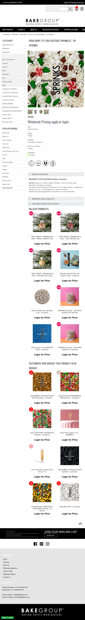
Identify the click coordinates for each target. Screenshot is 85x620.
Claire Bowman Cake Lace (10, 151)
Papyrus (4, 166)
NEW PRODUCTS (7, 45)
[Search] (70, 9)
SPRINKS (5, 177)
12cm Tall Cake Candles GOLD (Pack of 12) (42, 471)
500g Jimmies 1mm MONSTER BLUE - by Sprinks (42, 348)
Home (5, 559)
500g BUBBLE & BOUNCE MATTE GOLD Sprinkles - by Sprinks (42, 397)
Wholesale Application (10, 568)
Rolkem (4, 169)
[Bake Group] (42, 26)
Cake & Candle (7, 140)
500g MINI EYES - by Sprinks (70, 507)
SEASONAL (6, 48)
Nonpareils (5, 74)
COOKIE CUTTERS (8, 100)
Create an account (77, 2)
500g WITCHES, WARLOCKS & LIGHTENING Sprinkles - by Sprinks (42, 509)
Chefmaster (5, 147)
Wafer (4, 85)
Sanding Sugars (7, 81)
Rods (4, 78)
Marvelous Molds (7, 162)
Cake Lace (5, 144)
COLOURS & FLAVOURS (10, 92)
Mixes (4, 70)
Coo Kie (4, 155)
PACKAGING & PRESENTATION (12, 111)
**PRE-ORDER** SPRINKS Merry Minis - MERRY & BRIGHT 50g (42, 238)
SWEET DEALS (7, 118)
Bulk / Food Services (8, 59)
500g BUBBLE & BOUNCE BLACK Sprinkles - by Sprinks (70, 471)
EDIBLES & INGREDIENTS (10, 107)
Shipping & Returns (9, 574)
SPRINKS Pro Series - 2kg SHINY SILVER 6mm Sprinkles (69, 311)
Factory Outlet (7, 571)
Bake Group (6, 133)
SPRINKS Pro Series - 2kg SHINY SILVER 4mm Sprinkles (69, 348)
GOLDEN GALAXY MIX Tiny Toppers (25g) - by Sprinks (70, 275)
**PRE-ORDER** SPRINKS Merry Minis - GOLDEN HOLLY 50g (42, 275)
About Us (6, 565)
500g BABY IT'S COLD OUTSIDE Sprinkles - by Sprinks (36, 34)
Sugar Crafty (6, 184)
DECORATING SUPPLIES (10, 96)
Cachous (5, 63)
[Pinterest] (42, 544)
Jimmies (4, 67)
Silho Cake (5, 173)
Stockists (6, 562)
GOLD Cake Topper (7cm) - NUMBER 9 (69, 434)
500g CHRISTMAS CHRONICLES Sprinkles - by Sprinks (42, 434)
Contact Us (6, 577)
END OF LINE (6, 115)
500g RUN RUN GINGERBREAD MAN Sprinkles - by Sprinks (69, 397)
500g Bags (15, 34)
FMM (3, 158)
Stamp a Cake (6, 180)
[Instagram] (48, 544)
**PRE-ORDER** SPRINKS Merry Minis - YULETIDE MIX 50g (69, 238)
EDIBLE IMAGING (7, 104)
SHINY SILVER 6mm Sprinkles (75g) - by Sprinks (42, 311)
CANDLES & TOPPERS (9, 89)
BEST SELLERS (7, 122)
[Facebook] (36, 544)
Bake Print (5, 136)
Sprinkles (6, 34)
